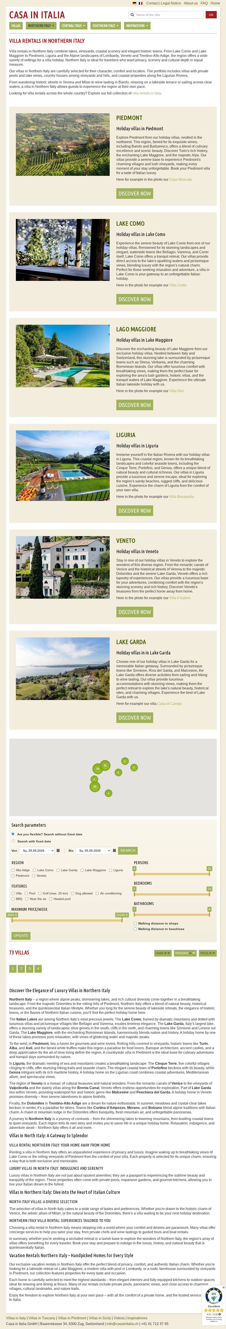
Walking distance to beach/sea (161, 929)
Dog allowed (84, 893)
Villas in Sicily (100, 1318)
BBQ (19, 899)
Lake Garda (69, 870)
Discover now (135, 193)
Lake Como (45, 870)
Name (160, 953)
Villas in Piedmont (72, 1318)
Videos (119, 1318)
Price (204, 953)
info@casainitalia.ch (122, 1324)
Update (21, 936)
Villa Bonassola (181, 497)
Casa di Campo (169, 704)
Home (215, 3)
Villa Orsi (176, 391)
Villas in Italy (16, 1318)
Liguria (118, 870)
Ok (211, 15)
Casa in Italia (37, 14)
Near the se (38, 899)
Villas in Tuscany (41, 1318)
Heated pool (62, 899)
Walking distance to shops (158, 923)
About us (191, 3)
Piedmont (22, 875)
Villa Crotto (178, 285)
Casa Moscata (180, 179)
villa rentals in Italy (146, 93)
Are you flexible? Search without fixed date (49, 834)
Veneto (41, 875)
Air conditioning (111, 893)
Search (128, 850)
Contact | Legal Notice (163, 3)
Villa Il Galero (179, 598)
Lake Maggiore (95, 870)
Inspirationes (137, 1318)
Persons (181, 953)
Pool (32, 893)
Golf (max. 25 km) (55, 893)
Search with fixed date (34, 841)
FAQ (204, 3)
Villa (19, 893)
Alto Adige (23, 870)
